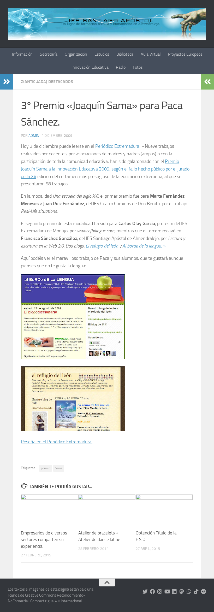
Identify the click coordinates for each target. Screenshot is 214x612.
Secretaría (48, 54)
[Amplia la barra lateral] (6, 82)
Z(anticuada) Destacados (47, 81)
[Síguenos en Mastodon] (181, 591)
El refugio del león (102, 246)
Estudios (101, 54)
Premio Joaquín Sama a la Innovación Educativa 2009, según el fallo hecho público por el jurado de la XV (105, 168)
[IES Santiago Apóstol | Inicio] (107, 24)
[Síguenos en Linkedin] (174, 591)
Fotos (137, 67)
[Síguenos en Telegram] (203, 591)
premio (45, 468)
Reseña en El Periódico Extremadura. (56, 442)
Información (22, 54)
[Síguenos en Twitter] (145, 591)
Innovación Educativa (90, 67)
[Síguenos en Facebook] (152, 591)
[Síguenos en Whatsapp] (189, 591)
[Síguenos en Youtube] (167, 591)
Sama (58, 468)
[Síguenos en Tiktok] (196, 591)
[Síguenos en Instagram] (159, 591)
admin (33, 135)
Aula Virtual (151, 54)
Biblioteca (124, 54)
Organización (76, 54)
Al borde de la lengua (141, 246)
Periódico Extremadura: (117, 146)
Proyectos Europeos (185, 54)
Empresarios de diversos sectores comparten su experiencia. (44, 539)
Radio (121, 67)
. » (163, 246)
